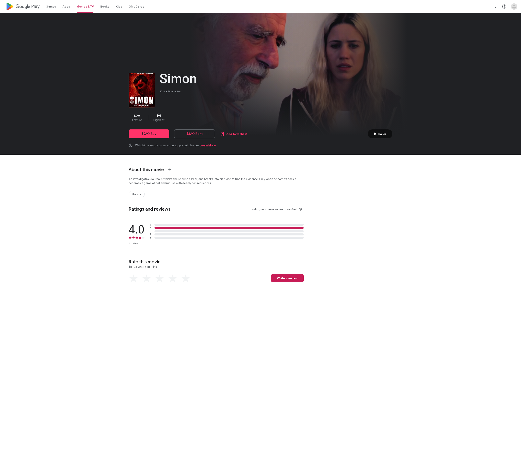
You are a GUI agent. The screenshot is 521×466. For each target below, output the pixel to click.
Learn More (208, 145)
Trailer (379, 133)
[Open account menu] (514, 6)
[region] (201, 117)
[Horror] (137, 194)
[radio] (133, 278)
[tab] (51, 6)
